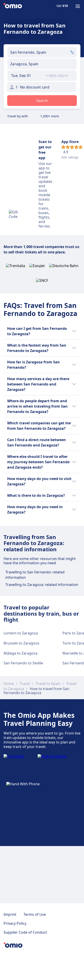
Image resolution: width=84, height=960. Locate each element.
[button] (24, 75)
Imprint (10, 914)
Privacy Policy (15, 923)
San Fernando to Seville (23, 663)
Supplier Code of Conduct (25, 932)
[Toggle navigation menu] (77, 6)
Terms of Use (35, 914)
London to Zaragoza (21, 633)
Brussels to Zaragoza (21, 643)
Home (9, 683)
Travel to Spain (48, 683)
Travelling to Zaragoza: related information (41, 584)
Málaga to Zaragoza (20, 653)
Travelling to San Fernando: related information (35, 575)
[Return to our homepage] (13, 6)
